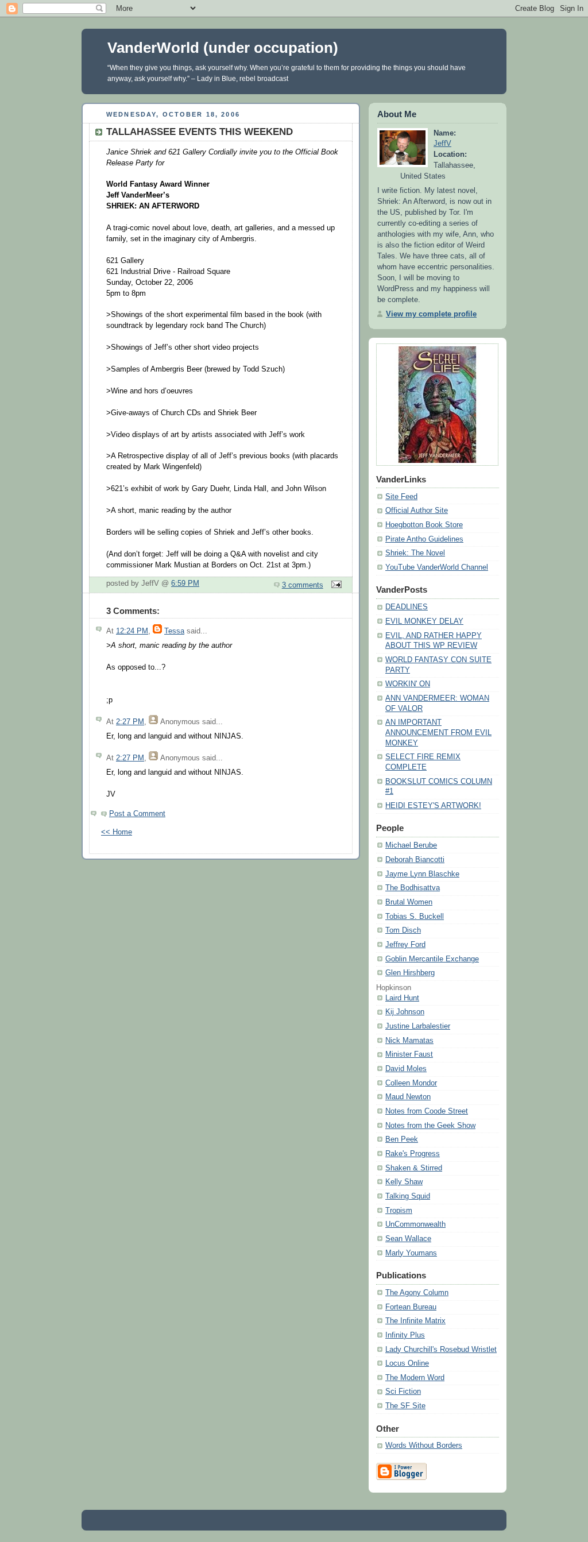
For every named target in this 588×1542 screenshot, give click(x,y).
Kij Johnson (404, 1012)
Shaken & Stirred (413, 1168)
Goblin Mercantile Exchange (432, 959)
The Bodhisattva (412, 888)
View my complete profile (431, 314)
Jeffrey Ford (405, 945)
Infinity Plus (405, 1335)
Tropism (398, 1211)
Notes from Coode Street (426, 1111)
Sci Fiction (403, 1392)
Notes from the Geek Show (430, 1126)
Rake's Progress (412, 1154)
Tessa (174, 631)
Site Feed (401, 497)
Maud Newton (408, 1097)
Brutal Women (408, 902)
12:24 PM (132, 631)
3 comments (302, 585)
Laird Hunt (402, 998)
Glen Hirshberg (410, 973)
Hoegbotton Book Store (424, 525)
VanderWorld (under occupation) (222, 47)
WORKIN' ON (407, 684)
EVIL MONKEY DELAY (424, 621)
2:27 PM (130, 722)
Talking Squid (407, 1196)
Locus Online (407, 1363)
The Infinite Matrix (415, 1321)
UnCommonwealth (415, 1224)
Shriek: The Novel (415, 553)
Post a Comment (137, 814)
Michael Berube (411, 845)
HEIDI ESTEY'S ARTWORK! (433, 806)
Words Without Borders (423, 1445)
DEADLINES (406, 607)
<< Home (116, 832)
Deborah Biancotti (414, 860)
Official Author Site (416, 511)
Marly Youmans (411, 1253)
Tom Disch (403, 930)
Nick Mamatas (409, 1041)
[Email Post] (335, 585)
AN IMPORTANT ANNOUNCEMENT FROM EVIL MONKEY (438, 732)
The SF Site (405, 1406)
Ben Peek (401, 1139)
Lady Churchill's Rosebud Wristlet (441, 1350)
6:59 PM (185, 583)
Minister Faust (409, 1054)
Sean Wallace (408, 1239)
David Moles (406, 1069)
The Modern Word (414, 1378)
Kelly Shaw (404, 1182)
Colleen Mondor (411, 1083)
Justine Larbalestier (417, 1026)
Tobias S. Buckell (414, 917)
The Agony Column (416, 1293)
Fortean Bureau (410, 1307)
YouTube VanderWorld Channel (436, 567)
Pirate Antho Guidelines (424, 539)
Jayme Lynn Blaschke (422, 874)
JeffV (442, 144)
